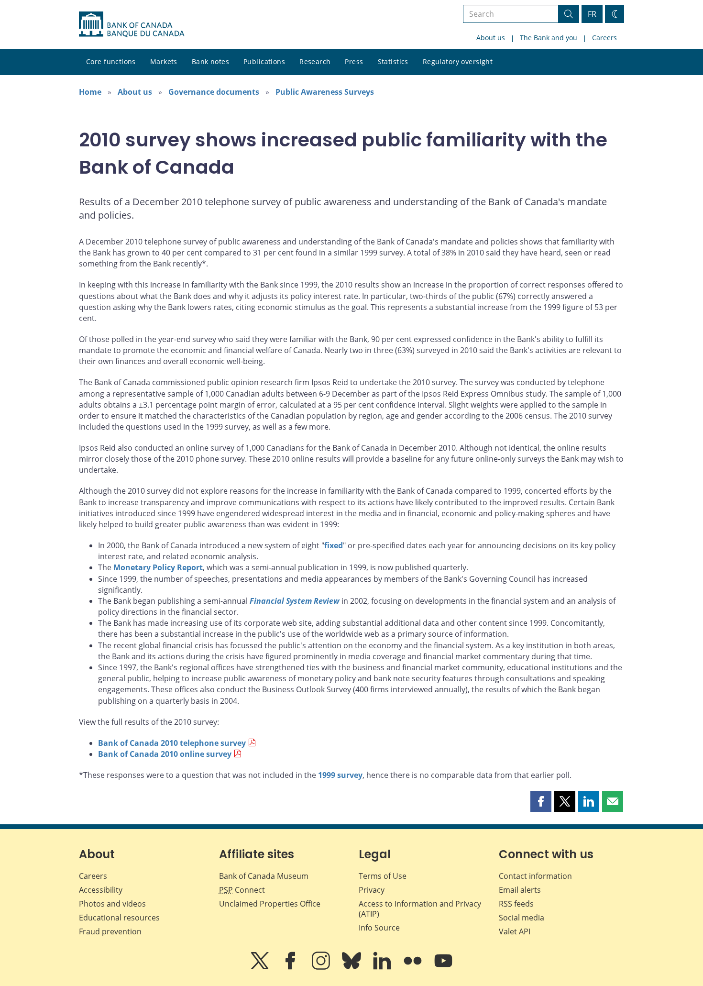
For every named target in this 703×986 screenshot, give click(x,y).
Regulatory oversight (458, 61)
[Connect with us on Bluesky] (352, 967)
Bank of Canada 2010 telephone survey (172, 743)
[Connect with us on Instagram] (322, 967)
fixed (333, 545)
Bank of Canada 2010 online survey (164, 754)
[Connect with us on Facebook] (291, 967)
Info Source (379, 927)
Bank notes (210, 61)
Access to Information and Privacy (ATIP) (420, 908)
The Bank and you (548, 37)
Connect (242, 890)
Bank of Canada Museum (263, 876)
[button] (540, 801)
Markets (163, 61)
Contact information (535, 876)
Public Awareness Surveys (324, 92)
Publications (264, 61)
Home (90, 92)
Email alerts (520, 890)
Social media (521, 917)
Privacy (371, 890)
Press (354, 61)
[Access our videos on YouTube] (443, 967)
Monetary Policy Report (158, 567)
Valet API (514, 931)
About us (490, 37)
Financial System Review (295, 601)
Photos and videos (112, 903)
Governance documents (213, 92)
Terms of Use (382, 876)
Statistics (393, 61)
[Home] (131, 24)
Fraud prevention (110, 931)
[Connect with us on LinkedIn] (383, 967)
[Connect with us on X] (260, 967)
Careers (604, 37)
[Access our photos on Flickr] (413, 967)
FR (592, 14)
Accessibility (100, 890)
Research (314, 61)
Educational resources (119, 917)
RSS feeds (516, 903)
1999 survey (340, 775)
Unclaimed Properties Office (269, 903)
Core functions (111, 61)
